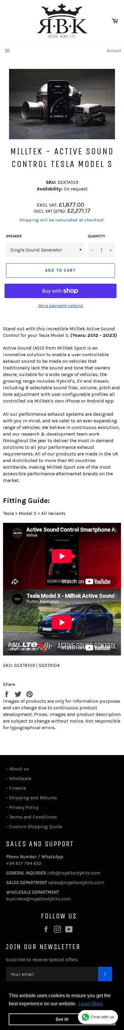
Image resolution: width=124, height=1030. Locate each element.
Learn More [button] (91, 1003)
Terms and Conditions (33, 817)
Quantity (96, 236)
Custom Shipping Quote (35, 826)
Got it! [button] (62, 1019)
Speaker (14, 236)
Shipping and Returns (33, 797)
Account (114, 50)
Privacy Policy (24, 807)
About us (19, 769)
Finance (17, 788)
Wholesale (21, 778)
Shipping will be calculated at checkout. (62, 220)
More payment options (60, 305)
